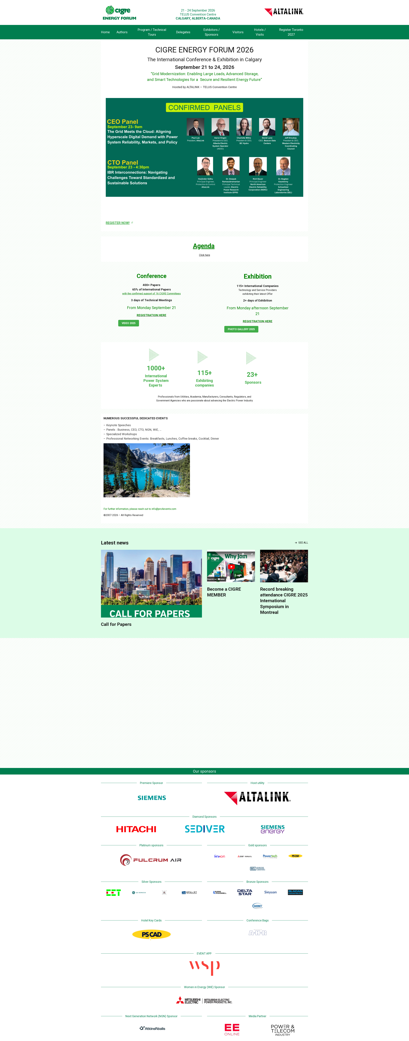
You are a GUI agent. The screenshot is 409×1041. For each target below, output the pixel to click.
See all (303, 542)
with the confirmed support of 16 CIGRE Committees (151, 293)
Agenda (204, 246)
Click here (204, 255)
